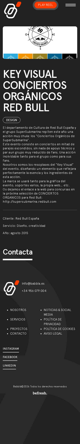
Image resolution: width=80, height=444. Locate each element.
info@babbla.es (33, 283)
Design (11, 120)
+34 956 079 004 (34, 291)
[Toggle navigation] (70, 3)
